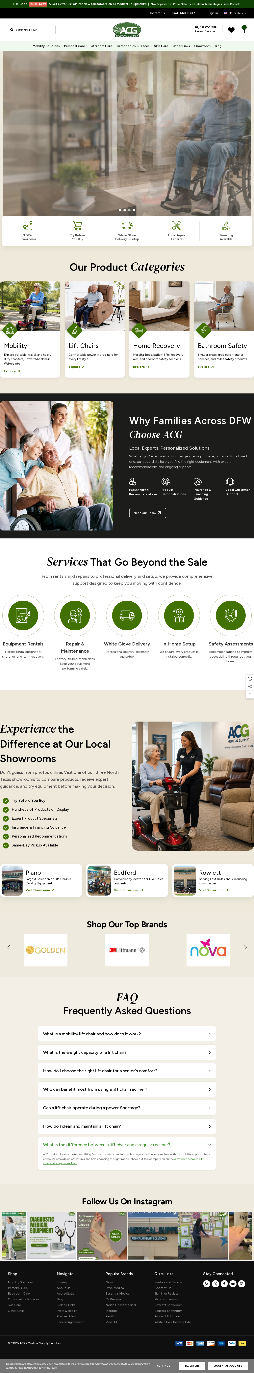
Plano (33, 872)
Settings (163, 1365)
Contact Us (157, 13)
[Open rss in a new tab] (206, 1283)
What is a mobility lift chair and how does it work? (127, 1034)
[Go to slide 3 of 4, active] (129, 210)
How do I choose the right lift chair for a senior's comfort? (127, 1070)
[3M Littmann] (127, 953)
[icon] (51, 1236)
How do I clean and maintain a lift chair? (127, 1126)
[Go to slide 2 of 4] (124, 210)
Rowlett (210, 872)
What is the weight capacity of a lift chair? (127, 1052)
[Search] (12, 30)
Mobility (15, 346)
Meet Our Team (148, 513)
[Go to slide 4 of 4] (134, 210)
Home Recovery (156, 346)
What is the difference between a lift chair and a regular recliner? (128, 1144)
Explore (12, 371)
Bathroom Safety (222, 346)
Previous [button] (8, 947)
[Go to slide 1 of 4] (120, 210)
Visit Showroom (40, 890)
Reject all (192, 1365)
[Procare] (208, 953)
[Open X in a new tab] (215, 1283)
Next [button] (245, 947)
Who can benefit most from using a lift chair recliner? (127, 1089)
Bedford (125, 872)
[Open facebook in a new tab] (224, 1283)
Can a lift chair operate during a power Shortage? (127, 1107)
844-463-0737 (183, 13)
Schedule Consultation (95, 184)
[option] (45, 953)
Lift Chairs (84, 346)
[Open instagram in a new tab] (241, 1283)
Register (210, 31)
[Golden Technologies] (45, 953)
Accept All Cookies (228, 1365)
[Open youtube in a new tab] (233, 1283)
